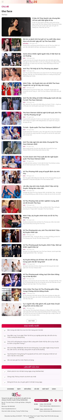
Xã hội (36, 389)
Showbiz (10, 389)
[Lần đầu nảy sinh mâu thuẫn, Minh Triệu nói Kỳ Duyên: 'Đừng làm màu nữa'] (11, 191)
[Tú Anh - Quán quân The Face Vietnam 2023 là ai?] (11, 133)
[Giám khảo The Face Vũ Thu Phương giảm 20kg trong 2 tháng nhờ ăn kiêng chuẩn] (11, 294)
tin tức (17, 371)
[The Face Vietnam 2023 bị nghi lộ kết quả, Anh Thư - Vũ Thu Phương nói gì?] (11, 118)
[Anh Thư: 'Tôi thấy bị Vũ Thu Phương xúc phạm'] (11, 74)
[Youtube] (55, 400)
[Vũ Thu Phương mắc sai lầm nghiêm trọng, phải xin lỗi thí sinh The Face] (11, 206)
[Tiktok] (60, 400)
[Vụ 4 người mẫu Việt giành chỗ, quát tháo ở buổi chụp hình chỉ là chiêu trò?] (11, 309)
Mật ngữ (45, 389)
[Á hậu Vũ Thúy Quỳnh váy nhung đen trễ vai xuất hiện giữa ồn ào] (16, 27)
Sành (54, 389)
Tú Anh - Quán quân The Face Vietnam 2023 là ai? (41, 127)
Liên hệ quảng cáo (41, 400)
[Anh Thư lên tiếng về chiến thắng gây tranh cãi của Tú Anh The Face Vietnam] (11, 103)
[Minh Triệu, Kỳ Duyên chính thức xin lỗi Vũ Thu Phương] (11, 221)
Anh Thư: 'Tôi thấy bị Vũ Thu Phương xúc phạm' (40, 69)
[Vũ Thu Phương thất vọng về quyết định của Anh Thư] (11, 177)
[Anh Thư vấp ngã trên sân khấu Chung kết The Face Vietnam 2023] (11, 147)
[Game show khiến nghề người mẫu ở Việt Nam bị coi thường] (11, 59)
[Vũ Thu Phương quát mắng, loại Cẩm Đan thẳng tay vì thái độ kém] (11, 280)
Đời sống (25, 43)
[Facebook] (51, 400)
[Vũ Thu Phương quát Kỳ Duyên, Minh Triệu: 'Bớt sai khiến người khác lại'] (11, 250)
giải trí (28, 382)
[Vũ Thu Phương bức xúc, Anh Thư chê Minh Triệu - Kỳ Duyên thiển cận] (11, 235)
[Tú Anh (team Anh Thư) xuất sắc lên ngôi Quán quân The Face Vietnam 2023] (11, 162)
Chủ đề (5, 6)
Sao (24, 58)
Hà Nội (36, 404)
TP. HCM (36, 409)
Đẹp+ (24, 264)
